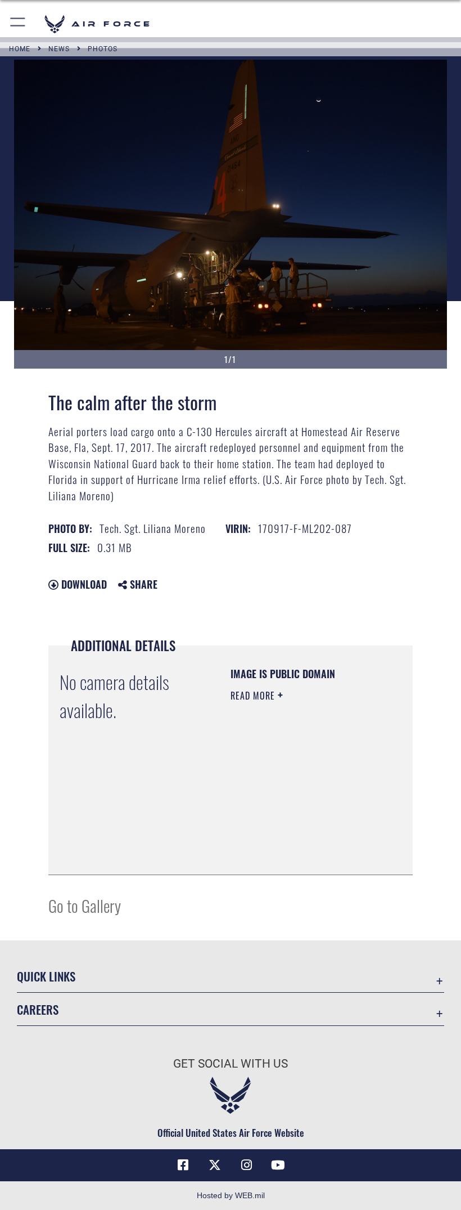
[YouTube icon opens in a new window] (277, 1165)
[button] (18, 24)
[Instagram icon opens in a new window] (246, 1165)
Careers (37, 1009)
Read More (254, 695)
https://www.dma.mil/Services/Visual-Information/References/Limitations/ (299, 838)
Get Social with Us (230, 1063)
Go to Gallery (84, 905)
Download (82, 584)
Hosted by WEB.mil (231, 1195)
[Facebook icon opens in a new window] (183, 1165)
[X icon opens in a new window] (214, 1165)
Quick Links (46, 976)
